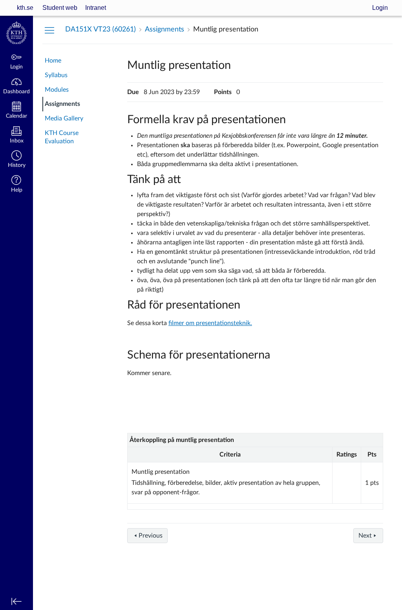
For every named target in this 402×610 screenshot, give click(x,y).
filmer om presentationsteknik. (210, 323)
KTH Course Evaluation (62, 137)
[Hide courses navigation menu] (49, 30)
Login (380, 7)
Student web (59, 7)
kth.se (25, 7)
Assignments (62, 104)
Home (53, 60)
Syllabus (56, 75)
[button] (16, 160)
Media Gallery (64, 118)
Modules (57, 90)
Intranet (95, 7)
